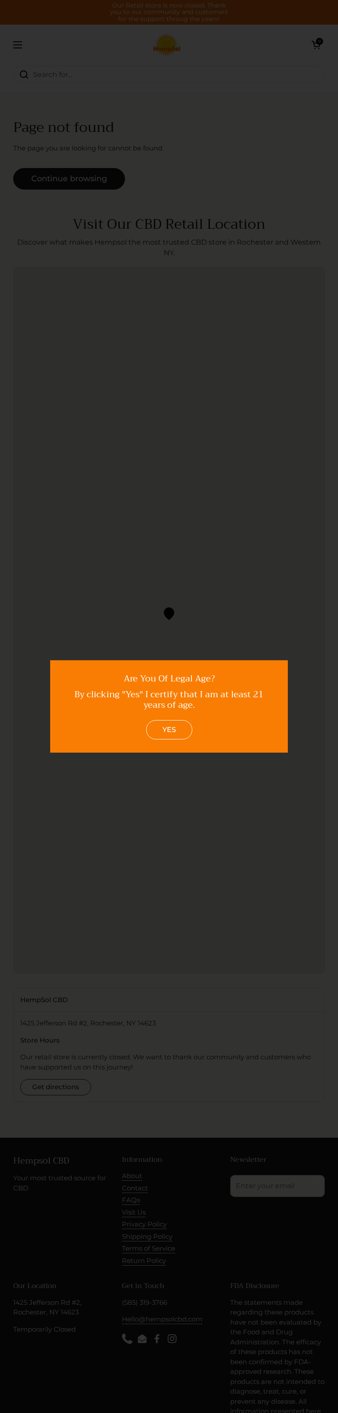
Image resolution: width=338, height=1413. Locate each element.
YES (169, 729)
